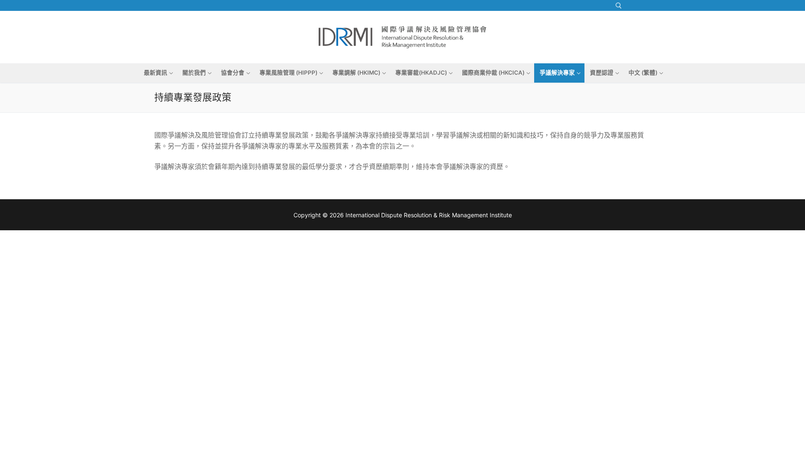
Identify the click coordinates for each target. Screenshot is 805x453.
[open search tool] (618, 6)
